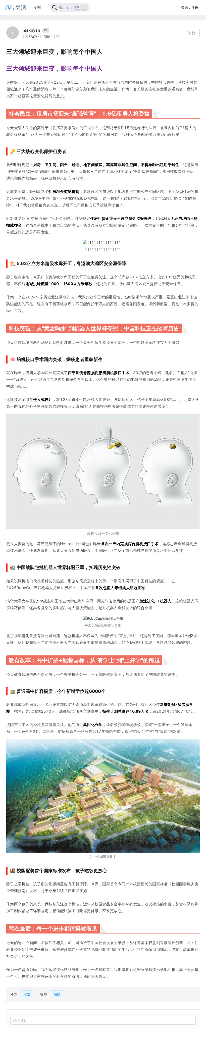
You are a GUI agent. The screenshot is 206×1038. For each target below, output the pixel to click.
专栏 (37, 7)
